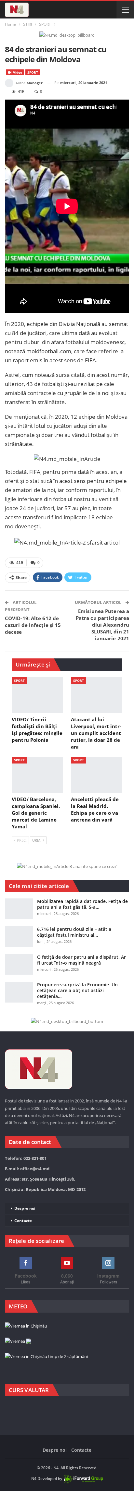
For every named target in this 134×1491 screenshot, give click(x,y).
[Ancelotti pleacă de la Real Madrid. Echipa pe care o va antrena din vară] (96, 775)
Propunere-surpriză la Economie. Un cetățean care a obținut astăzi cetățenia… (77, 990)
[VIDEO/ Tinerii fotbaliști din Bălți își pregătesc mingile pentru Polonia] (37, 695)
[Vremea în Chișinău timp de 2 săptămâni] (46, 1357)
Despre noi (24, 1208)
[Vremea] (18, 1341)
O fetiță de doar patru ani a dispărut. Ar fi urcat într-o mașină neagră (81, 960)
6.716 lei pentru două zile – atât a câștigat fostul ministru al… (74, 932)
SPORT (32, 72)
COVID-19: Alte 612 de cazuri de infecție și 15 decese (33, 625)
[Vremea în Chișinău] (26, 1326)
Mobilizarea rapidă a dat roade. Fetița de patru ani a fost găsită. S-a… (82, 904)
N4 (33, 1478)
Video (17, 72)
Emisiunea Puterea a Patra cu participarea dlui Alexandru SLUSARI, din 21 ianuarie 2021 (102, 625)
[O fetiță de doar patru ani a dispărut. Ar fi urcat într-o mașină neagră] (19, 964)
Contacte (23, 1220)
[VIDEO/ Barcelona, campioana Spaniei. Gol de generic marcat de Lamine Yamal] (37, 775)
